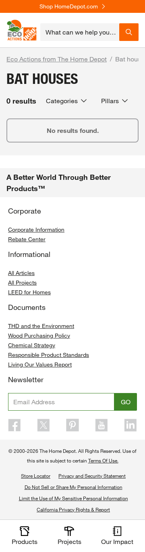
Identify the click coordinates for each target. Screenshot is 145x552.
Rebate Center (27, 239)
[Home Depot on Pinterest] (72, 425)
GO (125, 401)
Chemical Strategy (31, 345)
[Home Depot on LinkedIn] (130, 425)
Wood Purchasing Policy (39, 335)
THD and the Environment (41, 325)
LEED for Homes (29, 292)
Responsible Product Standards (48, 354)
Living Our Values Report (40, 364)
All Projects (22, 282)
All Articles (21, 272)
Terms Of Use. (103, 460)
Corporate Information (36, 229)
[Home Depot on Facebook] (14, 425)
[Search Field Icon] (129, 32)
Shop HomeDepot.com (68, 6)
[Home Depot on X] (43, 425)
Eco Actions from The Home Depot (56, 59)
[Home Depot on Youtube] (101, 425)
